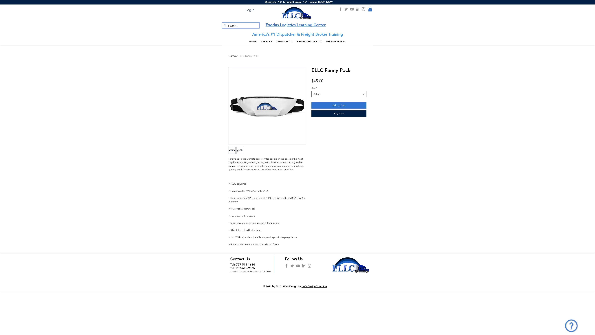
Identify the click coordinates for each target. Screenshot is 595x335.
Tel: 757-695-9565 (242, 268)
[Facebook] (340, 9)
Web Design (290, 286)
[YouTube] (352, 9)
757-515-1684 (245, 264)
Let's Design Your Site (314, 286)
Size (314, 88)
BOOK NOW (325, 1)
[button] (370, 9)
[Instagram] (363, 9)
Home (232, 55)
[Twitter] (346, 9)
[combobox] (338, 94)
